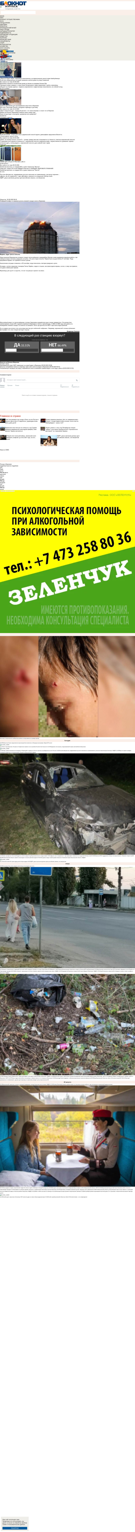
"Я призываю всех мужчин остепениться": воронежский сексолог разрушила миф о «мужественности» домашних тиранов (36, 141)
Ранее (17, 385)
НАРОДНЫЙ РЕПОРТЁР (7, 31)
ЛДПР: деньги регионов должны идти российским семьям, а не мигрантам (48, 861)
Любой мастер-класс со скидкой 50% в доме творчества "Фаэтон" (20, 167)
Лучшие (9, 385)
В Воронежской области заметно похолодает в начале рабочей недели (20, 857)
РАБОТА (11, 51)
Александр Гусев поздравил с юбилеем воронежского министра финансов (73, 1078)
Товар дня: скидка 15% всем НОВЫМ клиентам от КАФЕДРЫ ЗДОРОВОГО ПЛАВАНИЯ (26, 168)
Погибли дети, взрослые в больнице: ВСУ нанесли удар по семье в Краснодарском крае (24, 1196)
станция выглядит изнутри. (21, 330)
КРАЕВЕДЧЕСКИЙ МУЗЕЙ (8, 28)
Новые (2, 385)
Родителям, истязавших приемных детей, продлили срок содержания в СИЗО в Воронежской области (84, 1189)
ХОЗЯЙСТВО (4, 46)
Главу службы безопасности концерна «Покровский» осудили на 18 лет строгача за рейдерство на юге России (29, 750)
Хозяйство (3, 115)
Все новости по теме (6, 82)
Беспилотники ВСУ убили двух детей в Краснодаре (15, 861)
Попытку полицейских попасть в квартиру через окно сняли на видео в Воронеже (24, 367)
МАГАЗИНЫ (9, 59)
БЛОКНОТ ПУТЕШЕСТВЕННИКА (10, 19)
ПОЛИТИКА (3, 38)
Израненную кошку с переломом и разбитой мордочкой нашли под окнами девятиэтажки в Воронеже (78, 1076)
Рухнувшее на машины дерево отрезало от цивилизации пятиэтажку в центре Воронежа (35, 1189)
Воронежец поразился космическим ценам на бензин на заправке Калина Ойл (23, 83)
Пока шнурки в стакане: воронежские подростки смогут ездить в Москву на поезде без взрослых (26, 1187)
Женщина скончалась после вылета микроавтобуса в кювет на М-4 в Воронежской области (73, 1187)
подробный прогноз (5, 466)
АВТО (1, 18)
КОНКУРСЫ (3, 26)
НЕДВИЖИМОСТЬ (5, 33)
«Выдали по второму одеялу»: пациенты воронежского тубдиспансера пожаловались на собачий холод (31, 87)
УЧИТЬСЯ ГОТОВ (10, 53)
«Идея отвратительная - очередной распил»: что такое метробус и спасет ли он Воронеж (27, 110)
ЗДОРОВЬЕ (3, 24)
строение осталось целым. (22, 260)
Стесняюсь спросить (6, 117)
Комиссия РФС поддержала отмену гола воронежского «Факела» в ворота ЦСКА (114, 855)
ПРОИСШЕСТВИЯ (5, 39)
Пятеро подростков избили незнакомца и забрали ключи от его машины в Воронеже (31, 1078)
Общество (3, 199)
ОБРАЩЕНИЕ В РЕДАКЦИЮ (8, 34)
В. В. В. (2, 172)
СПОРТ (2, 43)
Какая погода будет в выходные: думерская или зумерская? (18, 114)
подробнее (15, 466)
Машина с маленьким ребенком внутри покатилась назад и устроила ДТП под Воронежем (72, 969)
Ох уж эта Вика (4, 88)
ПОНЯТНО (15, 1528)
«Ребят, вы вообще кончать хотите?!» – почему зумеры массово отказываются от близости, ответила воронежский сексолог (37, 139)
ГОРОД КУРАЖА (5, 23)
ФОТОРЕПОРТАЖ (5, 44)
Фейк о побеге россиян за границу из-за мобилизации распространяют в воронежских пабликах (58, 1191)
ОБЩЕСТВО (4, 36)
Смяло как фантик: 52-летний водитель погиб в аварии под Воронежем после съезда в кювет (25, 855)
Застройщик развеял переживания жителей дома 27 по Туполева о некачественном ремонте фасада (108, 1191)
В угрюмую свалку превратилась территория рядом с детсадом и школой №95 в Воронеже (24, 1076)
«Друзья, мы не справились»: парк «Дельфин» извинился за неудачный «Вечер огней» (71, 855)
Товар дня (3, 144)
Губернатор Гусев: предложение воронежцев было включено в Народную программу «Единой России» (27, 742)
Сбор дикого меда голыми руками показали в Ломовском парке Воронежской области (60, 857)
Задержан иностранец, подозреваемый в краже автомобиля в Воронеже (68, 746)
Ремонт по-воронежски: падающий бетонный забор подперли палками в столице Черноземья (25, 969)
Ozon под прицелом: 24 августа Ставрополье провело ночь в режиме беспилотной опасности (25, 746)
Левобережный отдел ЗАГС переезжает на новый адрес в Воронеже (20, 365)
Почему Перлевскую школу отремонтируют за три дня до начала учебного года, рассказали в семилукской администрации (82, 1084)
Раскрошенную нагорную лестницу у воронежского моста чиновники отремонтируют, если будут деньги (31, 368)
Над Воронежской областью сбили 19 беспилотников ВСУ (108, 1078)
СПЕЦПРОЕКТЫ (5, 41)
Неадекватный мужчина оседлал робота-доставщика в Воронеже (77, 971)
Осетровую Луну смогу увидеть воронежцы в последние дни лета (18, 866)
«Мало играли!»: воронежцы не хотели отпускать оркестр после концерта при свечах (34, 971)
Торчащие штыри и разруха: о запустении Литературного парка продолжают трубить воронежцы (29, 85)
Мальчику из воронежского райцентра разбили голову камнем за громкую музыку (19, 738)
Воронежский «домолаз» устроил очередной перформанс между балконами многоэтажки (24, 1084)
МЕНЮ (2, 16)
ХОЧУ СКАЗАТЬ (5, 48)
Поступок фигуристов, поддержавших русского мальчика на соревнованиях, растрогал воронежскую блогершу (85, 750)
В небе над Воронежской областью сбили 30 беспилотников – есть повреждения (67, 1196)
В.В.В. (2, 21)
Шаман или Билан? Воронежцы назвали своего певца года (17, 112)
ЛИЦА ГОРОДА (4, 29)
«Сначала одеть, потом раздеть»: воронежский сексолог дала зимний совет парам (25, 143)
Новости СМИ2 (4, 450)
